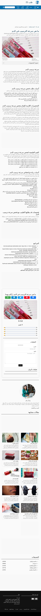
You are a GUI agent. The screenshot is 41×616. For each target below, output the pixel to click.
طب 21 (37, 26)
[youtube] (32, 599)
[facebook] (36, 599)
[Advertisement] (20, 17)
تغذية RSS (6, 609)
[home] (38, 7)
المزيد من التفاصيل (35, 408)
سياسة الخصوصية (26, 609)
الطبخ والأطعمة (27, 7)
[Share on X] (20, 297)
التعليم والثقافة (22, 7)
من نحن (21, 609)
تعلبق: (35, 351)
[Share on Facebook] (33, 297)
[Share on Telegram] (14, 297)
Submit (20, 365)
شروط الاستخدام (33, 609)
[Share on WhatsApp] (8, 297)
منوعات (30, 7)
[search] (4, 7)
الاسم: (35, 346)
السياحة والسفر (18, 7)
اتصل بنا (17, 609)
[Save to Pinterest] (27, 297)
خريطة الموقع (12, 609)
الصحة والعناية (35, 7)
